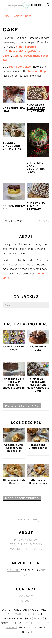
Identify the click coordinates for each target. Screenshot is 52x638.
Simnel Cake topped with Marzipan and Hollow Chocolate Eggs (38, 384)
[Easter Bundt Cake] (38, 342)
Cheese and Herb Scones (14, 481)
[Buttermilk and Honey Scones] (38, 476)
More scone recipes (22, 498)
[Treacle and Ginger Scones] (38, 441)
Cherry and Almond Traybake (36, 206)
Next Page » (42, 221)
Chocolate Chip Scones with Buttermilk (14, 447)
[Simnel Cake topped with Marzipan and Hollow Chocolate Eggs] (38, 375)
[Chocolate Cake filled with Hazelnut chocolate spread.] (14, 375)
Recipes (17, 15)
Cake (28, 15)
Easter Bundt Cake (38, 348)
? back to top (26, 519)
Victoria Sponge (26, 46)
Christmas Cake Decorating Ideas (36, 167)
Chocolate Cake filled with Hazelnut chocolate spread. (14, 383)
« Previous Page (12, 221)
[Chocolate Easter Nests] (14, 342)
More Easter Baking (22, 405)
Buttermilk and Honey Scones (38, 481)
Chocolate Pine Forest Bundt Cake (36, 108)
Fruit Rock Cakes (20, 66)
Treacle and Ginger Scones (38, 446)
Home (6, 15)
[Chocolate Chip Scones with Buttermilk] (14, 441)
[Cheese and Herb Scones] (14, 476)
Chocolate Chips (36, 71)
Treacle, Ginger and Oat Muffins (12, 145)
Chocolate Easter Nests (14, 348)
